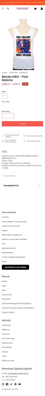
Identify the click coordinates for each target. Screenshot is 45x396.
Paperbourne (7, 343)
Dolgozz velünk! (8, 312)
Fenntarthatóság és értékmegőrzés (16, 303)
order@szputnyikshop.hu (18, 373)
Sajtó (4, 286)
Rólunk (4, 281)
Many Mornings (8, 338)
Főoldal (4, 73)
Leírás (4, 151)
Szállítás (5, 217)
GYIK (3, 244)
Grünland (6, 334)
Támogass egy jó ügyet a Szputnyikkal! (18, 308)
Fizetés (4, 230)
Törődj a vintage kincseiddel (13, 257)
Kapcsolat (6, 299)
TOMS (4, 356)
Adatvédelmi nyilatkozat (12, 235)
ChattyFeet (6, 325)
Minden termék (8, 360)
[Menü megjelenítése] (3, 8)
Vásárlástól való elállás (15, 267)
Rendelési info (11, 185)
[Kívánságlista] (35, 8)
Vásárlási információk (11, 226)
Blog (4, 290)
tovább (5, 168)
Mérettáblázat (7, 252)
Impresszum (7, 294)
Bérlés (4, 261)
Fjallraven (6, 329)
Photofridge (6, 347)
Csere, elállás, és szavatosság (14, 222)
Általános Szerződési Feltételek (14, 239)
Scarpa (5, 352)
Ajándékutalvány (9, 248)
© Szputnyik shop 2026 (10, 389)
